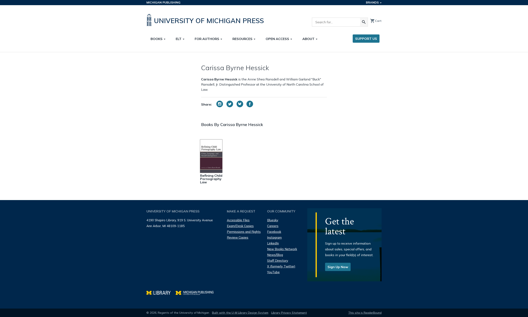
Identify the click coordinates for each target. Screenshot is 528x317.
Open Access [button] (278, 39)
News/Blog (275, 255)
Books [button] (157, 39)
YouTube (273, 272)
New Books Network (282, 249)
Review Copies (237, 237)
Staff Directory (277, 261)
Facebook (274, 232)
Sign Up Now (338, 267)
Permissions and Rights (244, 232)
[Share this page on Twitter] (229, 104)
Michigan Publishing (163, 2)
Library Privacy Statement (289, 313)
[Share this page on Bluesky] (240, 104)
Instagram (274, 237)
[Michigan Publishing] (197, 292)
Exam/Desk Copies (240, 226)
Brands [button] (373, 2)
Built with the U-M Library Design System (240, 313)
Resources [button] (242, 39)
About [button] (308, 39)
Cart (376, 20)
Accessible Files (238, 220)
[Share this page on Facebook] (249, 104)
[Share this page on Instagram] (219, 104)
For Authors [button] (207, 39)
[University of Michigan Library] (161, 292)
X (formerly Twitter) (281, 266)
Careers (272, 226)
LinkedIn (273, 243)
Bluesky (272, 220)
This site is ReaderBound (365, 313)
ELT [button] (179, 39)
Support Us (366, 39)
